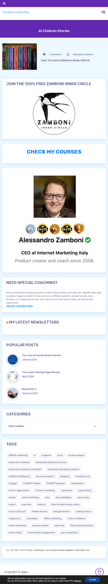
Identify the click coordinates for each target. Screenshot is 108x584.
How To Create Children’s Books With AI (65, 60)
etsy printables (63, 497)
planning (59, 525)
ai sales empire (76, 455)
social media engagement (41, 532)
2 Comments (55, 55)
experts (41, 504)
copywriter (66, 490)
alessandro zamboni (19, 462)
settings (77, 581)
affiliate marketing (18, 455)
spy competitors (69, 532)
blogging (64, 476)
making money (83, 511)
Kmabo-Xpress (39, 511)
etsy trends (83, 497)
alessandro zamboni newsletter (25, 469)
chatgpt (13, 483)
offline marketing (53, 518)
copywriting (84, 490)
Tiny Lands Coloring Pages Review (41, 372)
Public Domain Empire (81, 525)
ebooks (12, 497)
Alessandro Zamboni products (63, 469)
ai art (60, 455)
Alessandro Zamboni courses (51, 462)
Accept (93, 579)
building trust (83, 476)
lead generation (61, 511)
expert (12, 504)
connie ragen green (19, 490)
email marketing (30, 497)
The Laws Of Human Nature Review (41, 355)
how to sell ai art (17, 511)
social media (15, 532)
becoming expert (45, 476)
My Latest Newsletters (34, 322)
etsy (47, 497)
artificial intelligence (19, 476)
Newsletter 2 (29, 389)
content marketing (45, 490)
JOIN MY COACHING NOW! (19, 306)
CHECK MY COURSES (54, 151)
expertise (26, 504)
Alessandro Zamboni (82, 55)
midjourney (15, 518)
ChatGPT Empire (31, 483)
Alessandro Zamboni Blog (16, 12)
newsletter (32, 518)
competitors (77, 483)
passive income (40, 525)
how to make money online (65, 504)
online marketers (76, 518)
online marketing (17, 525)
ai (34, 455)
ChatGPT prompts (55, 483)
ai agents (46, 455)
